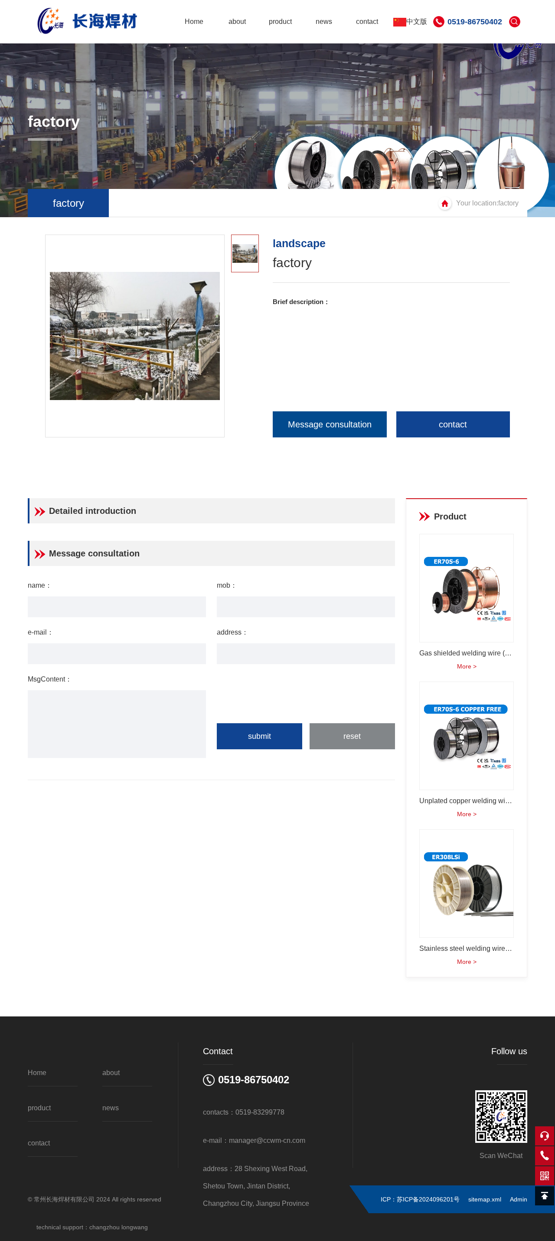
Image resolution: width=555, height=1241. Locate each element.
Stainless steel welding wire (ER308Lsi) (466, 948)
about (237, 21)
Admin (518, 1199)
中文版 (416, 21)
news (324, 21)
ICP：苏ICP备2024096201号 (420, 1199)
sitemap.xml (484, 1199)
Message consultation (330, 424)
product (280, 21)
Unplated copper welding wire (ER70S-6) (466, 800)
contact (367, 21)
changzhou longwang (118, 1227)
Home (194, 21)
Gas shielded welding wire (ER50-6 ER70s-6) (466, 653)
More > (467, 666)
